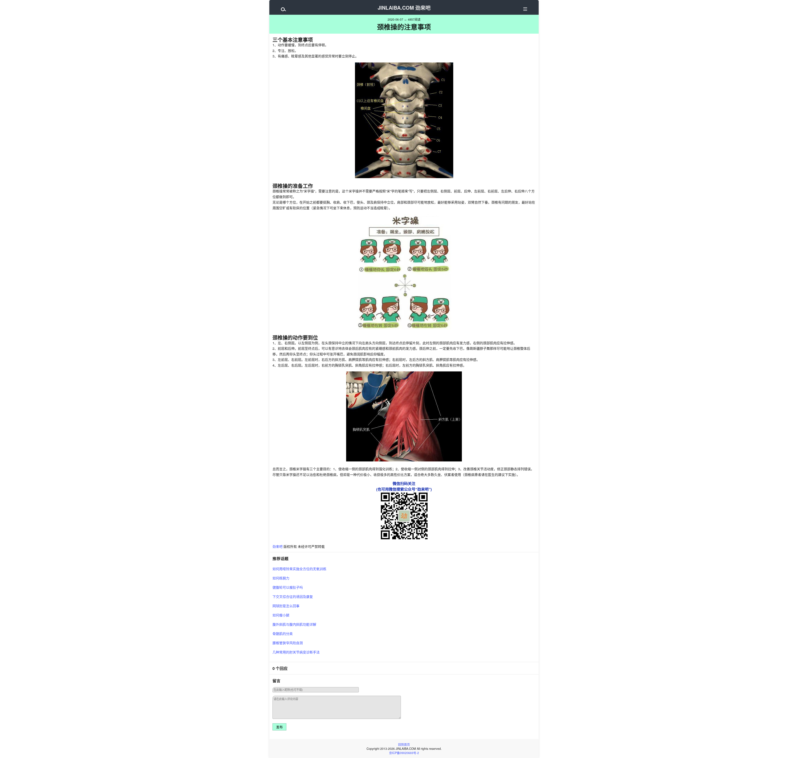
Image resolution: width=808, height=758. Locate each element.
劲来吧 (277, 546)
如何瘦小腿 (280, 615)
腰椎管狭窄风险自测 (287, 642)
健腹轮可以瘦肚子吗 (287, 587)
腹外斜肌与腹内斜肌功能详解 (294, 624)
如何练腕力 (280, 578)
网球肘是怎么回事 (285, 605)
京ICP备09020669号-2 (404, 753)
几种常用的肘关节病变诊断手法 (296, 652)
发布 (279, 727)
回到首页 (404, 744)
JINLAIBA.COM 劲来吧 (404, 7)
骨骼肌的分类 (282, 633)
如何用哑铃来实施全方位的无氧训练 (299, 568)
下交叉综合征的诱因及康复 (292, 596)
